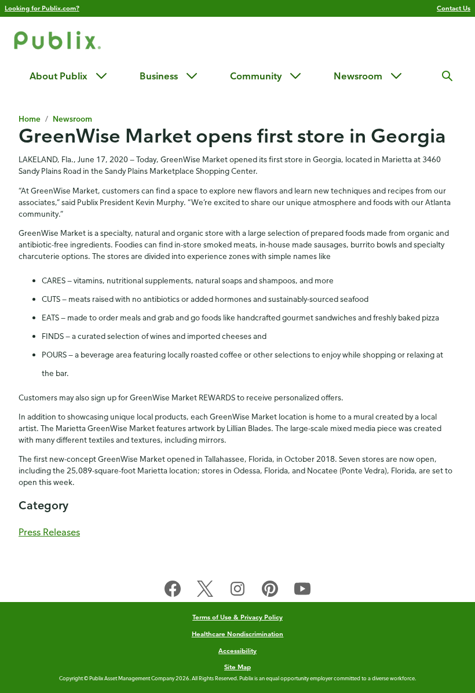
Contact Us (453, 7)
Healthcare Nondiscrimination (238, 633)
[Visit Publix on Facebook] (172, 591)
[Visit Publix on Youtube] (302, 591)
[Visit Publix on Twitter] (205, 591)
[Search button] (447, 76)
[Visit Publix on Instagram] (237, 591)
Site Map (237, 666)
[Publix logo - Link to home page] (57, 42)
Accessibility (237, 650)
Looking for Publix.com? (42, 7)
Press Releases (49, 532)
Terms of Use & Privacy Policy (237, 616)
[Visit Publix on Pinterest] (270, 591)
